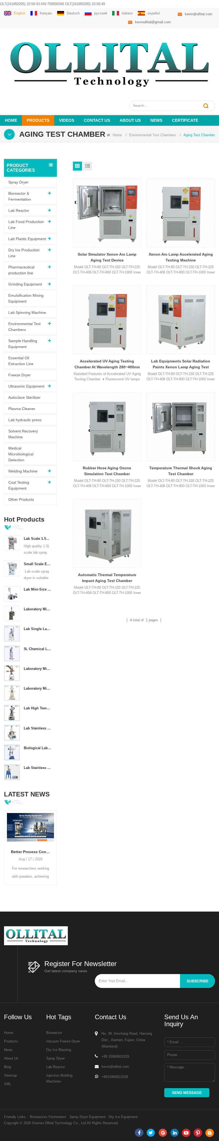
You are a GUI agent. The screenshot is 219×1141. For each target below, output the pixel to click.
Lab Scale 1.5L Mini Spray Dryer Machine (38, 539)
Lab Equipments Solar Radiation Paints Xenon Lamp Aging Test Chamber (180, 364)
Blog (7, 1067)
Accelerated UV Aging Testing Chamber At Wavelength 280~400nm (107, 364)
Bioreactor (54, 1033)
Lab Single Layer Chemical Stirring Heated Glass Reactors (38, 629)
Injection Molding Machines (59, 1078)
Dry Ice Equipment (123, 1117)
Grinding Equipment (25, 284)
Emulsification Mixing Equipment (26, 298)
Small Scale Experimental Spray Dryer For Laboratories (38, 564)
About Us (11, 1058)
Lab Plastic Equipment (27, 239)
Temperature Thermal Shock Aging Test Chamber (180, 471)
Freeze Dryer (19, 375)
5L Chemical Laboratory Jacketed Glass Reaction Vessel (38, 649)
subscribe (197, 981)
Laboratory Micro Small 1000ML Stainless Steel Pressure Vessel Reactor (38, 669)
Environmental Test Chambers (152, 135)
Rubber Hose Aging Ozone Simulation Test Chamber (107, 471)
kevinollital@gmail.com (153, 22)
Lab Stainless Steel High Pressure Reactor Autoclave (38, 768)
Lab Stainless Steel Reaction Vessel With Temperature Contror (38, 728)
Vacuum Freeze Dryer (63, 1041)
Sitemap (10, 1075)
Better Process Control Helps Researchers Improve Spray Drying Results (30, 852)
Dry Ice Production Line (24, 253)
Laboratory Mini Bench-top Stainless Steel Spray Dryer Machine (38, 609)
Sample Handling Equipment (22, 344)
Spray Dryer (18, 182)
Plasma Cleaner (21, 409)
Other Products (21, 499)
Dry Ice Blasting (58, 1050)
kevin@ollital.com (198, 14)
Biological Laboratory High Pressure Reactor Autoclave (38, 748)
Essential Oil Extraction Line (20, 361)
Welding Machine (22, 471)
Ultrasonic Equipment (26, 386)
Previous (6, 843)
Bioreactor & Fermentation (19, 196)
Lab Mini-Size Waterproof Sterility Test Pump (38, 589)
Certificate (185, 120)
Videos (66, 120)
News (156, 120)
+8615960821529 (114, 1077)
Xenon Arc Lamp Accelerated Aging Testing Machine (181, 257)
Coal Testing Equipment (18, 485)
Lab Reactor (18, 210)
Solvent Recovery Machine (23, 434)
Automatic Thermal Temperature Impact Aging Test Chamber (107, 578)
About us (130, 120)
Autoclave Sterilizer (24, 397)
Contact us (97, 120)
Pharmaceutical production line (21, 270)
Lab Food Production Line (26, 225)
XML (7, 1084)
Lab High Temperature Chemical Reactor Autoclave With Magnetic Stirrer (38, 708)
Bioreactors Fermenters (48, 1117)
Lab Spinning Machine (27, 312)
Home (11, 120)
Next (54, 843)
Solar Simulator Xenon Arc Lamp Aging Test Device (107, 257)
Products (38, 120)
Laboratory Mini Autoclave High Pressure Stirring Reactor (38, 688)
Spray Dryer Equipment (87, 1117)
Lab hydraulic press (24, 420)
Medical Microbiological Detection (20, 454)
